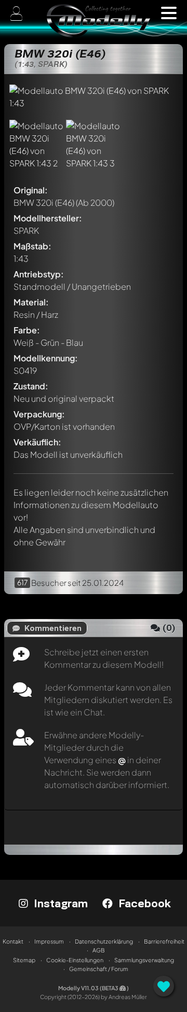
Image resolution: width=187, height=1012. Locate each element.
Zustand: (31, 386)
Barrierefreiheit (164, 941)
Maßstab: (32, 246)
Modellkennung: (46, 358)
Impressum (49, 941)
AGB (98, 950)
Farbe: (27, 330)
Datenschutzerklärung (104, 941)
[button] (169, 13)
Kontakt (13, 941)
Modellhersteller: (48, 218)
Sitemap (24, 960)
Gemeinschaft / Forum (98, 968)
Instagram (59, 903)
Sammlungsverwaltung (144, 960)
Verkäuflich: (37, 442)
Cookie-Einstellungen (74, 960)
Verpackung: (39, 414)
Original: (31, 190)
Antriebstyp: (39, 274)
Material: (31, 302)
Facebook (143, 903)
